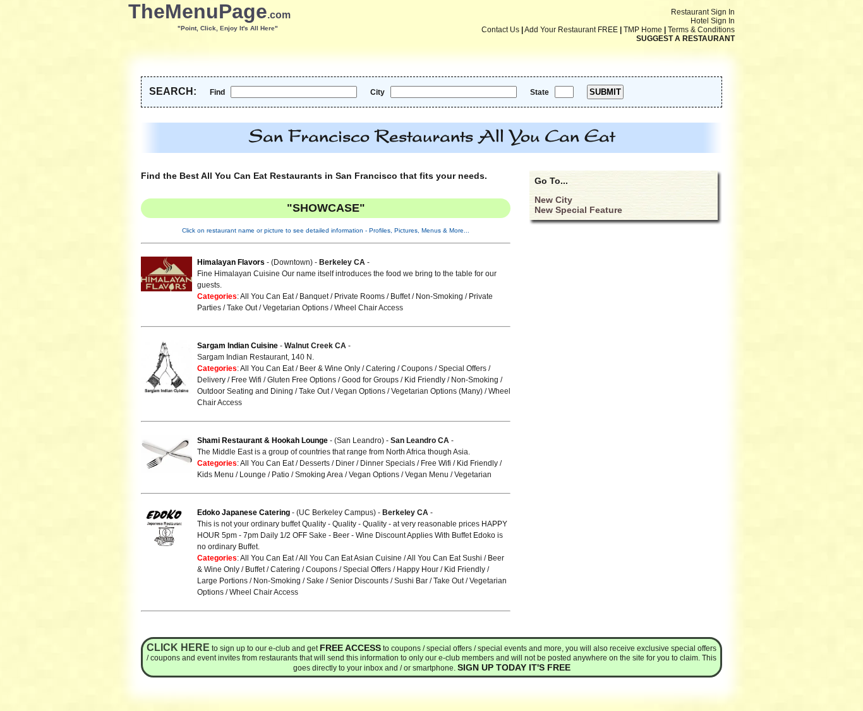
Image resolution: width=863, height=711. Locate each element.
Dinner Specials (387, 463)
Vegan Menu (427, 474)
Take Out (242, 307)
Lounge (252, 474)
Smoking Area (319, 474)
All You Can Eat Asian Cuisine (350, 558)
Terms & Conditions (701, 29)
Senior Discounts (359, 580)
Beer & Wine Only (329, 368)
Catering (380, 368)
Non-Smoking (439, 296)
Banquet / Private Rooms (342, 296)
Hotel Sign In (713, 20)
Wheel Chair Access (368, 307)
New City (553, 200)
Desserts (314, 463)
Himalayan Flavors (231, 262)
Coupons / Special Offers (443, 368)
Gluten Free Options (301, 379)
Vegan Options (360, 391)
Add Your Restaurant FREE (571, 29)
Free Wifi (246, 379)
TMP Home (643, 29)
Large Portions (222, 580)
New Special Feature (578, 210)
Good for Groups (370, 379)
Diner (344, 463)
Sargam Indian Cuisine (237, 345)
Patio (280, 474)
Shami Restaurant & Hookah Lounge (262, 440)
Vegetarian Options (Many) (437, 391)
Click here (178, 647)
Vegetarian (473, 474)
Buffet (400, 296)
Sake (315, 580)
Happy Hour (417, 569)
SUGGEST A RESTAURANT (685, 38)
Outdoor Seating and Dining (245, 391)
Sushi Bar (411, 580)
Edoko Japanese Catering (243, 512)
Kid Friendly (424, 379)
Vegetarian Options (296, 307)
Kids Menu (215, 474)
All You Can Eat (267, 296)
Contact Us (500, 29)
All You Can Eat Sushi (444, 558)
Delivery (211, 379)
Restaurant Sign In (703, 12)
